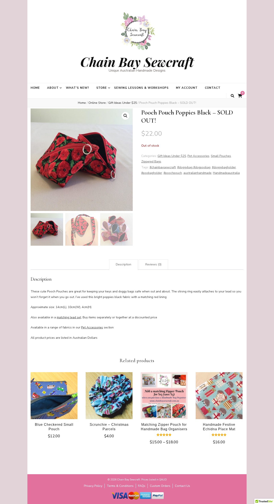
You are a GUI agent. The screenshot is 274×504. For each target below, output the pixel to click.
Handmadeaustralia (226, 173)
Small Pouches (221, 156)
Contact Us (182, 486)
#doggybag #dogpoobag (193, 167)
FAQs (141, 486)
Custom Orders (160, 486)
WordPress (168, 502)
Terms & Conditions (120, 486)
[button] (125, 116)
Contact (213, 88)
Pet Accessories (198, 156)
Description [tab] (123, 264)
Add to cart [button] (54, 397)
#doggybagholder (224, 167)
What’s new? (77, 88)
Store (101, 88)
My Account (187, 88)
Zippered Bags (151, 161)
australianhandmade (197, 173)
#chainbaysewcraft (163, 167)
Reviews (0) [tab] (153, 264)
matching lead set (69, 317)
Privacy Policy (93, 486)
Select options (164, 400)
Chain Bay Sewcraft (137, 61)
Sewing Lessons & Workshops (141, 88)
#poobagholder (151, 173)
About (53, 88)
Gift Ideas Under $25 (172, 156)
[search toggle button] (232, 96)
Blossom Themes (130, 502)
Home (35, 88)
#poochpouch (173, 173)
